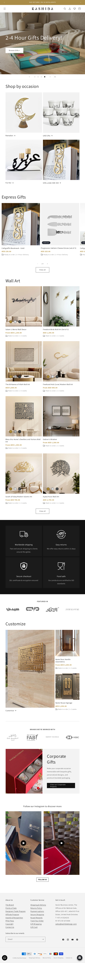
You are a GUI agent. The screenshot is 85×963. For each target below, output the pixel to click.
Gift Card (33, 927)
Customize (10, 711)
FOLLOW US (42, 879)
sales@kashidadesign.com (66, 924)
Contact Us (10, 927)
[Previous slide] (29, 76)
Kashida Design (21, 958)
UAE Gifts (46, 136)
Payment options (37, 911)
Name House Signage (63, 703)
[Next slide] (50, 76)
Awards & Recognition (14, 918)
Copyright (9, 924)
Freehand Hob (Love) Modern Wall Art (58, 384)
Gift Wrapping (36, 924)
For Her (8, 183)
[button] (4, 8)
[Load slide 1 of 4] (34, 76)
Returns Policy (36, 908)
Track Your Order (37, 921)
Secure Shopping (37, 914)
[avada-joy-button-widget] (79, 957)
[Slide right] (47, 263)
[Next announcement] (80, 2)
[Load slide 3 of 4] (41, 76)
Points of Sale (11, 908)
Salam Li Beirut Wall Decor (16, 329)
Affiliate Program (12, 914)
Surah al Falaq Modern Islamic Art (19, 497)
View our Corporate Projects (58, 785)
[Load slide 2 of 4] (38, 76)
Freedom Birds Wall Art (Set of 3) (56, 329)
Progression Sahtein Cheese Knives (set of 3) (58, 248)
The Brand (10, 905)
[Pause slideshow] (55, 76)
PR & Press (10, 921)
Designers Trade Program (16, 911)
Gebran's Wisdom (50, 439)
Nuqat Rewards (36, 918)
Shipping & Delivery (38, 905)
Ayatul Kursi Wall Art (51, 497)
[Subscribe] (42, 939)
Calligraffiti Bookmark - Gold (13, 248)
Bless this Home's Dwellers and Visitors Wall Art (23, 440)
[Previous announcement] (4, 2)
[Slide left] (37, 263)
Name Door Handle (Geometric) (63, 660)
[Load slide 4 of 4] (44, 76)
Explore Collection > (17, 50)
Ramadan (9, 136)
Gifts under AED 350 (51, 183)
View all (42, 270)
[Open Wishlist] (74, 8)
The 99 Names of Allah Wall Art (18, 384)
